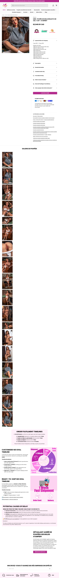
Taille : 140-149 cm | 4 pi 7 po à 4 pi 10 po (40, 136)
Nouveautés (37, 10)
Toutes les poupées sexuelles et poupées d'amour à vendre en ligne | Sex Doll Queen (45, 141)
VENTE (4, 10)
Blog (46, 12)
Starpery (34, 17)
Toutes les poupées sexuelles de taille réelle (41, 138)
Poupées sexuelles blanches (38, 129)
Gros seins (35, 116)
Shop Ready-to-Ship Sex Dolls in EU (10, 499)
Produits (45, 134)
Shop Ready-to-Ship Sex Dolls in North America (13, 497)
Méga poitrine (40, 116)
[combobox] (29, 5)
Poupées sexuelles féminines (38, 134)
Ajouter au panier (45, 93)
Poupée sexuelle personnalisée (39, 121)
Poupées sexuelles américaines (39, 123)
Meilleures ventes (11, 10)
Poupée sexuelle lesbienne (49, 119)
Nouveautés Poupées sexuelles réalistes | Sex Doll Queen (43, 117)
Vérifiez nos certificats (40, 551)
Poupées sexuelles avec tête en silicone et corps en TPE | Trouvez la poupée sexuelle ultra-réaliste (43, 127)
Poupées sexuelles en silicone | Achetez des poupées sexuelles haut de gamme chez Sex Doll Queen (45, 132)
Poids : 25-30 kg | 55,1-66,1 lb (38, 119)
